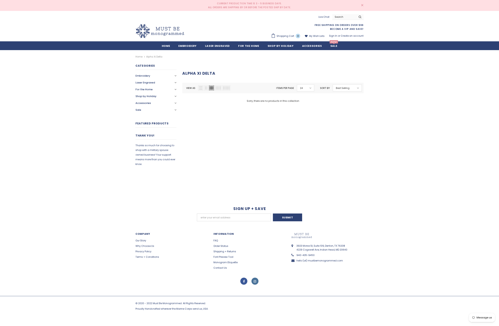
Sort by (325, 88)
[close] (362, 5)
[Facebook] (243, 281)
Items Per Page (285, 88)
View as (190, 88)
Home (138, 56)
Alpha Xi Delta (154, 56)
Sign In (333, 35)
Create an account (352, 35)
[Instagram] (254, 281)
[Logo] (160, 31)
